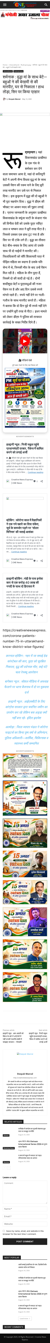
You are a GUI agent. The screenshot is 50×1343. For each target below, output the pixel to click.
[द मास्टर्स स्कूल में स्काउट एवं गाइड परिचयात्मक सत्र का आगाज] (9, 1158)
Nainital (6, 1162)
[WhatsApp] (14, 106)
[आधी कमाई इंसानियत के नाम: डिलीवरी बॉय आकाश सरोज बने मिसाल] (9, 1267)
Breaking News (9, 1148)
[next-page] (9, 1168)
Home (5, 65)
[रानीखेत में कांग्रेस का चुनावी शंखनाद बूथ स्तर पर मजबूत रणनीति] (9, 1132)
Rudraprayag (26, 65)
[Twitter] (27, 106)
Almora (6, 1135)
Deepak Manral (14, 99)
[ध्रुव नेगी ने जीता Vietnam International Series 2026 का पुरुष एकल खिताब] (9, 1144)
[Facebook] (20, 106)
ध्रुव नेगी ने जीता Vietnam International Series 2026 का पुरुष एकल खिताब (32, 1144)
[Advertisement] (25, 37)
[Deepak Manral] (4, 99)
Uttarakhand (14, 65)
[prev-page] (4, 1168)
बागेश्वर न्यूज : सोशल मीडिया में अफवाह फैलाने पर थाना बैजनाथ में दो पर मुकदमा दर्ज (26, 687)
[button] (4, 5)
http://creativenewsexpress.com (25, 1078)
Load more (24, 1318)
